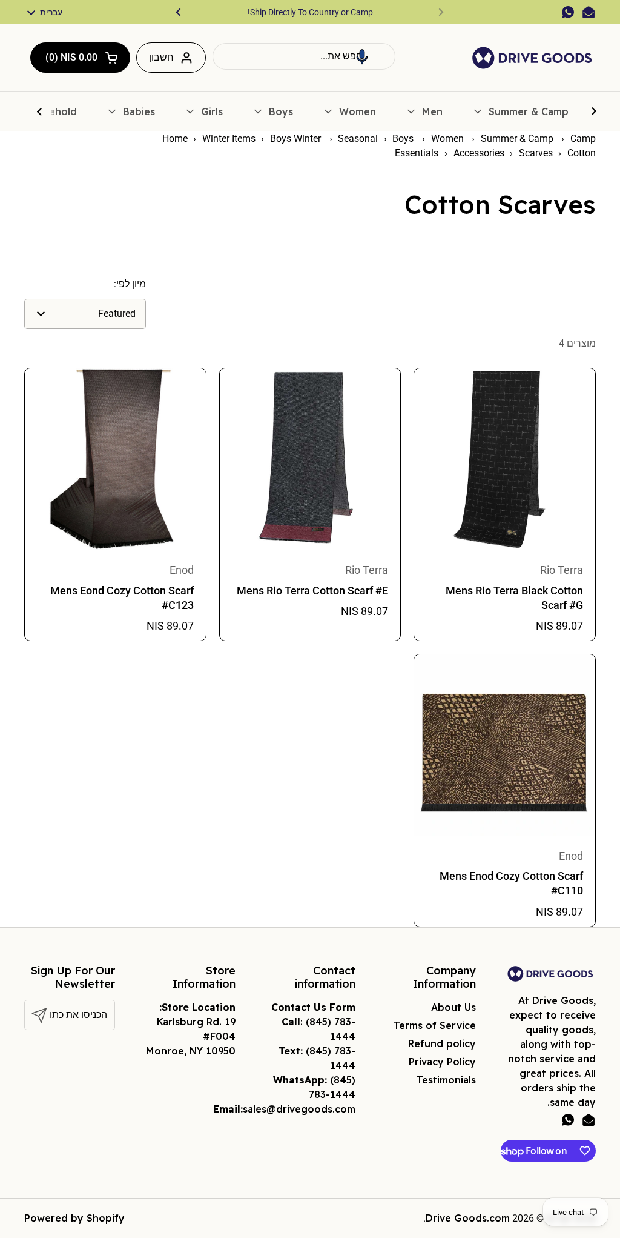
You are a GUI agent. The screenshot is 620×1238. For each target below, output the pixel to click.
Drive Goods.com (468, 1218)
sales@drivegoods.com (299, 1109)
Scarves (536, 153)
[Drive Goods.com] (532, 58)
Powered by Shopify (74, 1218)
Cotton (581, 153)
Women (448, 138)
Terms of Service (435, 1025)
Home (175, 138)
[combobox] (304, 56)
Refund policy (442, 1043)
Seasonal (358, 138)
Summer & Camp (518, 138)
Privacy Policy (442, 1062)
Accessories (478, 153)
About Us (453, 1007)
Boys (404, 138)
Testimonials (446, 1080)
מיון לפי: (130, 284)
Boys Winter (296, 138)
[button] (362, 56)
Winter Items (229, 138)
